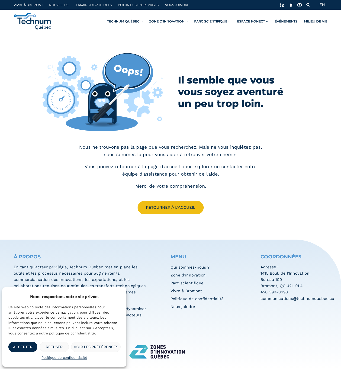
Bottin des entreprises (138, 4)
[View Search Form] (308, 5)
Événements (286, 21)
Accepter (22, 347)
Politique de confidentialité (64, 358)
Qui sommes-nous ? (189, 267)
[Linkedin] (282, 4)
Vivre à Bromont (28, 4)
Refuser (54, 347)
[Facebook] (290, 4)
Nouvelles (58, 4)
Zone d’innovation (188, 275)
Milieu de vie (315, 21)
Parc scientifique (186, 283)
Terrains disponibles (93, 4)
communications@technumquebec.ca (297, 298)
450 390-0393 (274, 292)
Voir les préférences (96, 347)
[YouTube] (299, 4)
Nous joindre (177, 4)
